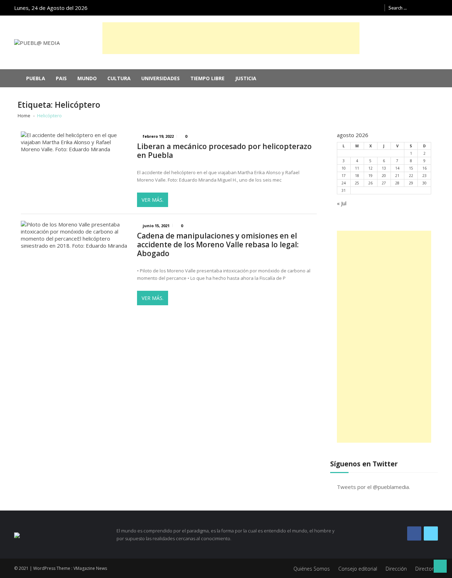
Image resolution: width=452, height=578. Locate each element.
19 (370, 175)
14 (397, 168)
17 (343, 175)
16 (424, 168)
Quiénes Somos (311, 568)
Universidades (160, 78)
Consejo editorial (357, 568)
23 (424, 175)
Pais (61, 78)
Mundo (87, 78)
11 (357, 168)
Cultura (119, 78)
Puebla (35, 78)
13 (384, 168)
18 (357, 175)
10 (343, 168)
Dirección (396, 568)
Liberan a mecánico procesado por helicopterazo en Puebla (224, 151)
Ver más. (152, 199)
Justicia (245, 78)
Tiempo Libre (207, 78)
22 (411, 175)
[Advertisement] (230, 38)
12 (370, 168)
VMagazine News (90, 568)
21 (397, 175)
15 (411, 168)
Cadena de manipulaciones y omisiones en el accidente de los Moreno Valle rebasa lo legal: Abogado (218, 244)
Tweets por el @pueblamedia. (373, 486)
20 (384, 175)
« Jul (341, 203)
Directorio (426, 568)
